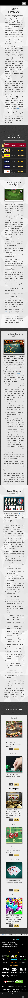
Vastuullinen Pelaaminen (8, 944)
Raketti (13, 155)
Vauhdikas (14, 166)
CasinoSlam (4, 934)
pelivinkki (7, 311)
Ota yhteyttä (5, 942)
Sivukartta (12, 942)
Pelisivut (14, 946)
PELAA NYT (16, 749)
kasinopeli (21, 513)
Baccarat (7, 203)
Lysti (12, 150)
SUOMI (15, 939)
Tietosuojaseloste (6, 946)
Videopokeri (19, 108)
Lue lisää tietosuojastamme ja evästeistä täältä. (13, 996)
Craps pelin (20, 373)
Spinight (13, 161)
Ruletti (6, 24)
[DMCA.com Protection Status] (19, 982)
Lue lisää (10, 749)
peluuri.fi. (19, 991)
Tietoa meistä (19, 944)
